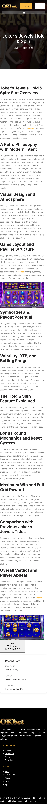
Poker (7, 781)
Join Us (8, 750)
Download (9, 760)
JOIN (40, 6)
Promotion (9, 753)
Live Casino (10, 775)
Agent (7, 757)
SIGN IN (26, 6)
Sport (7, 784)
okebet (31, 128)
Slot (7, 771)
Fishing (8, 778)
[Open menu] (23, 12)
